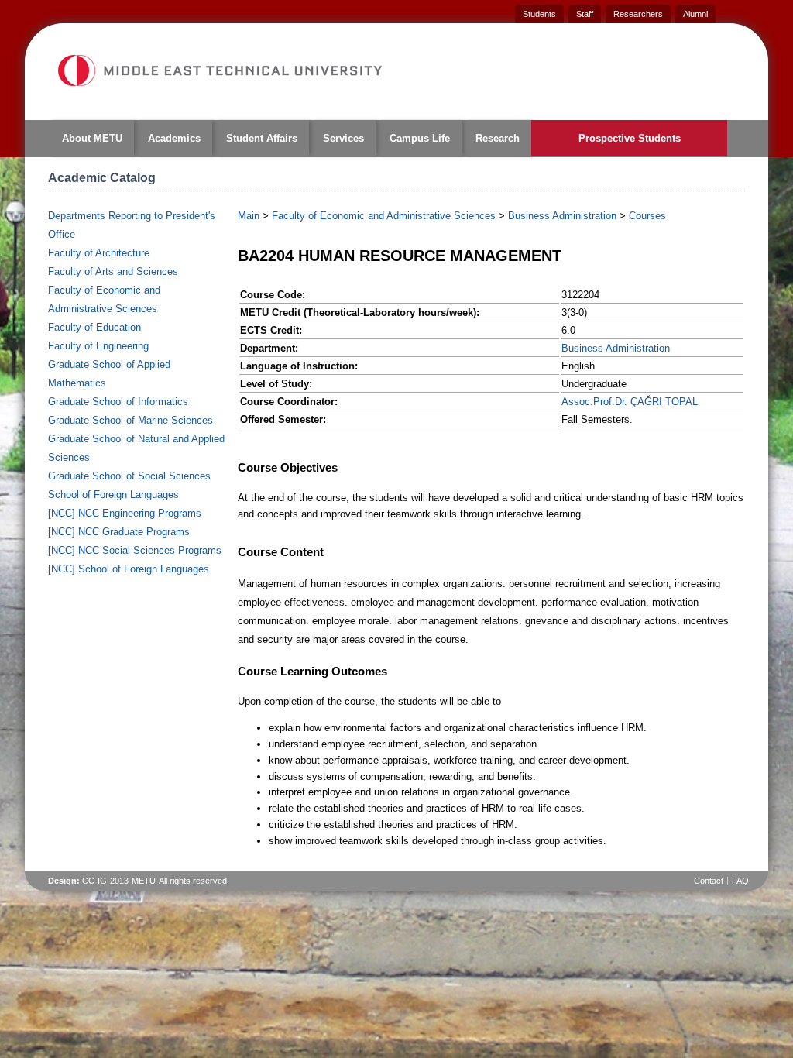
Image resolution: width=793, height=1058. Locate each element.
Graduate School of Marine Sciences (130, 420)
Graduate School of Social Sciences (129, 476)
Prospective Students (629, 138)
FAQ (740, 881)
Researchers (638, 14)
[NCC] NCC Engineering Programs (124, 513)
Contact (708, 881)
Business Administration (562, 216)
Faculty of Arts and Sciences (113, 271)
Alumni (695, 14)
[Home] (219, 70)
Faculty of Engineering (98, 346)
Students (539, 14)
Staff (584, 14)
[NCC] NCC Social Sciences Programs (134, 550)
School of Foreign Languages (113, 494)
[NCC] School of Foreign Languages (128, 569)
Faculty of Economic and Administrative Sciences (384, 216)
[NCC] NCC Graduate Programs (119, 532)
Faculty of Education (94, 327)
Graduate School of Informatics (118, 401)
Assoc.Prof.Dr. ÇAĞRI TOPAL (629, 401)
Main (248, 216)
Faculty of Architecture (98, 253)
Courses (647, 216)
